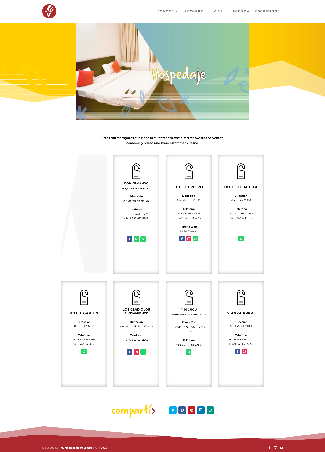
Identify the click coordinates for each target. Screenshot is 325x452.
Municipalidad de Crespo (77, 447)
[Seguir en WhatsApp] (136, 239)
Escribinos (267, 11)
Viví (218, 11)
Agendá (241, 11)
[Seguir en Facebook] (129, 239)
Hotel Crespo (188, 231)
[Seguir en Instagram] (188, 238)
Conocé (165, 11)
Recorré (194, 11)
